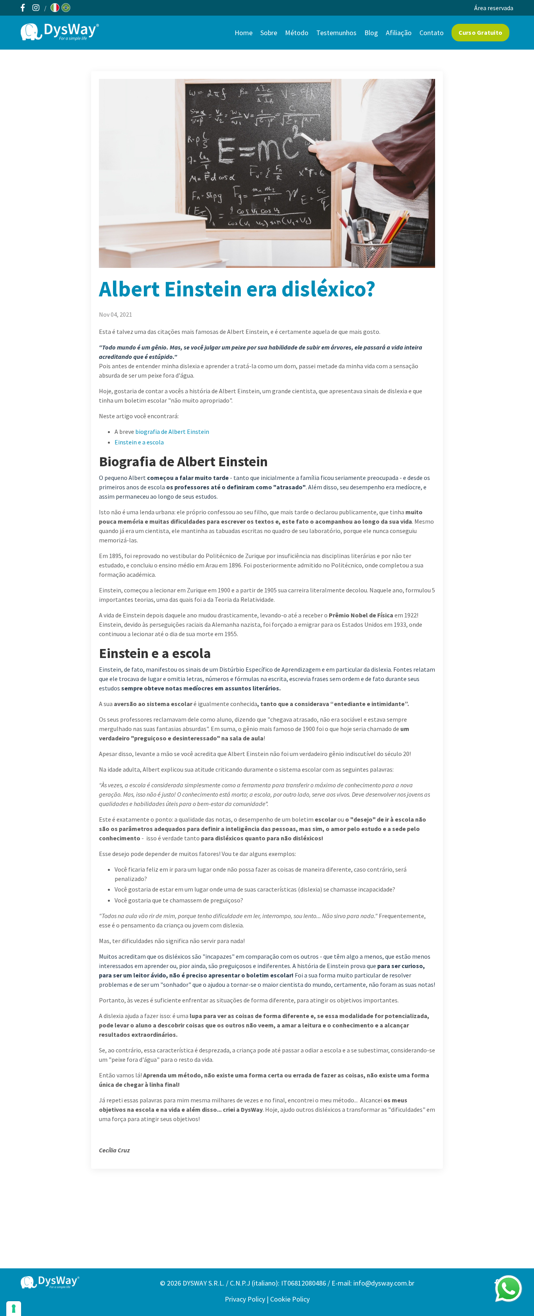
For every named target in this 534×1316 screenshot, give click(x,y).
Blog (371, 32)
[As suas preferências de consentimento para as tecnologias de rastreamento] (13, 1308)
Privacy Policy (245, 1299)
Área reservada (493, 8)
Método (296, 32)
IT (54, 7)
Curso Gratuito (481, 32)
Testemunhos (336, 32)
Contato (431, 32)
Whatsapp (508, 1288)
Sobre (268, 32)
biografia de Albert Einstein (172, 431)
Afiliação (399, 32)
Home (244, 32)
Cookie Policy (290, 1299)
